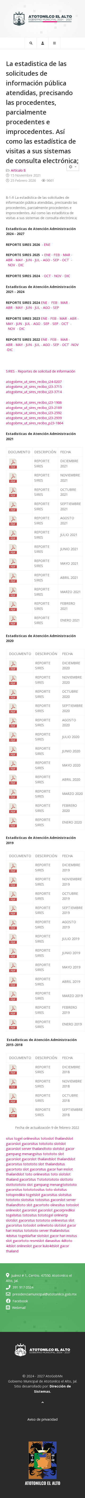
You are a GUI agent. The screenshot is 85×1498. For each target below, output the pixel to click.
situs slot (57, 1194)
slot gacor (23, 1143)
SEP (56, 260)
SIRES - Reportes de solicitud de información (40, 371)
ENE (47, 244)
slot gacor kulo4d (39, 1246)
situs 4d (59, 1240)
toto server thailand (46, 1230)
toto (48, 1179)
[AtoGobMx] (42, 18)
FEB (57, 255)
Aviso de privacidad (42, 1419)
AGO (46, 260)
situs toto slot (53, 1174)
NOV (11, 265)
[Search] (31, 43)
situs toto (40, 1138)
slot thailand (57, 1138)
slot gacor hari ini (56, 1235)
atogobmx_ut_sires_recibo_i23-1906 (34, 402)
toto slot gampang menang (41, 1184)
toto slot (53, 1143)
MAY (19, 260)
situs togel (18, 1235)
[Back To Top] (43, 1402)
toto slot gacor (27, 1169)
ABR (9, 260)
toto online (51, 1220)
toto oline (50, 1205)
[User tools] (72, 167)
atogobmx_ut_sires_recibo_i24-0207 (34, 381)
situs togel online (19, 1138)
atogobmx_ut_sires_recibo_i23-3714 (34, 392)
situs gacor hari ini (53, 1169)
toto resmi (30, 1240)
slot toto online (30, 1174)
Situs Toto (36, 1179)
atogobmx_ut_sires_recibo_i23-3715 (34, 386)
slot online (38, 1225)
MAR (66, 255)
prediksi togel (23, 1194)
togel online (54, 1215)
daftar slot (34, 1235)
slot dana (45, 1240)
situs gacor (51, 1199)
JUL (37, 260)
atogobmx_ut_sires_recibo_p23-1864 (34, 423)
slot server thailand (30, 1148)
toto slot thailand (44, 1164)
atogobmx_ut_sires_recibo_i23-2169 (34, 407)
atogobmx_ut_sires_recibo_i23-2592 (34, 413)
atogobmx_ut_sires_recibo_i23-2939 (34, 418)
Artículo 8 (18, 170)
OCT (65, 260)
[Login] (43, 43)
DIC (21, 265)
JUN (29, 260)
